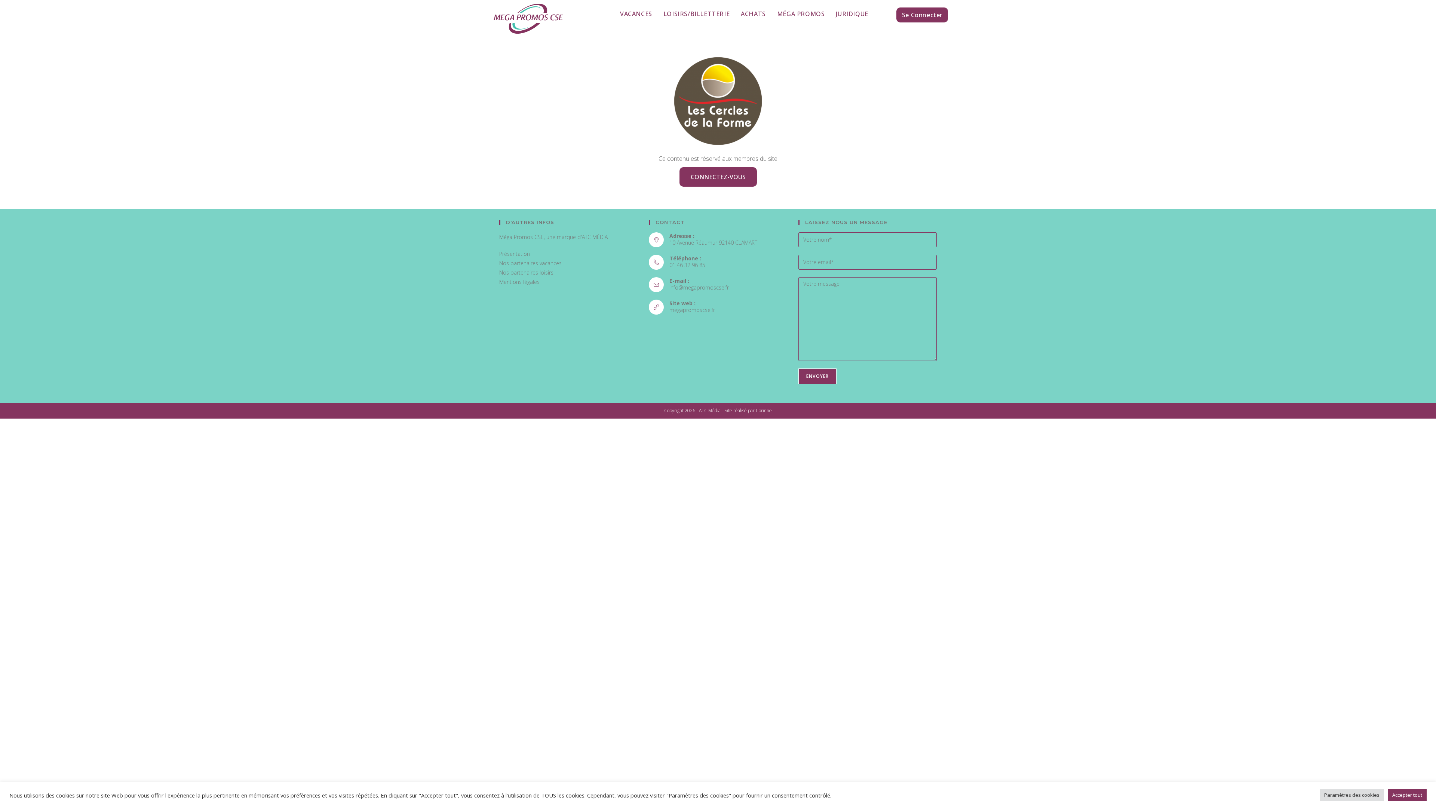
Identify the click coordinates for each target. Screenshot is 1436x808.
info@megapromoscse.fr (699, 287)
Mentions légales (519, 281)
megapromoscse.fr (692, 309)
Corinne (764, 410)
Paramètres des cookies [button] (1352, 795)
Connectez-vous (718, 177)
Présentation (514, 253)
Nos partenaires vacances (530, 263)
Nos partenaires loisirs (526, 272)
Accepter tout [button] (1407, 795)
